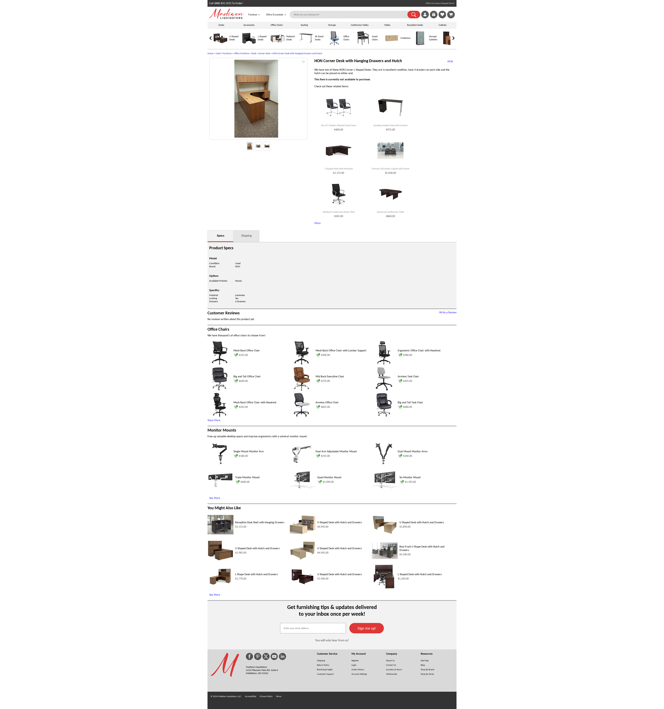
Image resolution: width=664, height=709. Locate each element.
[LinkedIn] (282, 656)
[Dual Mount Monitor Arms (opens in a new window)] (384, 465)
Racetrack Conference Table (390, 212)
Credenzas (405, 38)
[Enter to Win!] (433, 17)
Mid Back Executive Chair (330, 376)
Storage (332, 25)
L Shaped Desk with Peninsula (338, 169)
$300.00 (325, 355)
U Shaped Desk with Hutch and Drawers (339, 522)
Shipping (246, 235)
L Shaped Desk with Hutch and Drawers (420, 574)
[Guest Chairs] (363, 44)
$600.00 (245, 482)
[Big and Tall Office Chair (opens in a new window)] (219, 390)
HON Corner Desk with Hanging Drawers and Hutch (297, 53)
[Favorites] (442, 17)
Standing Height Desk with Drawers (390, 125)
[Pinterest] (257, 656)
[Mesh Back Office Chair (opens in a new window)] (219, 364)
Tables (387, 25)
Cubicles (442, 25)
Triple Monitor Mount (247, 477)
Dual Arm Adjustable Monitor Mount (336, 451)
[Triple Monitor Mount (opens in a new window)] (220, 486)
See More (214, 498)
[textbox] (313, 628)
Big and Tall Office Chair (247, 376)
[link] (451, 14)
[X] (266, 656)
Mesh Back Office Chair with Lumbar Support (341, 350)
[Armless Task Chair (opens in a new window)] (384, 390)
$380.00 (407, 355)
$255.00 (325, 456)
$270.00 (325, 381)
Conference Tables (359, 25)
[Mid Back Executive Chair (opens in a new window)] (301, 390)
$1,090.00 (328, 482)
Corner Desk (264, 53)
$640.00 (243, 381)
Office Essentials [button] (276, 14)
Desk (253, 53)
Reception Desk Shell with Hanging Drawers (259, 522)
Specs (220, 235)
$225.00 (243, 355)
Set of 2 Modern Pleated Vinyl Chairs (338, 125)
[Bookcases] (449, 44)
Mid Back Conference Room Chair (338, 212)
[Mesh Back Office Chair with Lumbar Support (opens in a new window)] (302, 364)
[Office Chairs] (335, 44)
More (317, 223)
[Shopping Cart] (451, 14)
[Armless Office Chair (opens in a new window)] (302, 416)
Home (210, 53)
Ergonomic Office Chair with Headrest (419, 350)
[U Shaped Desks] (220, 44)
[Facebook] (249, 656)
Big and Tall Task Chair (410, 402)
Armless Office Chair (327, 402)
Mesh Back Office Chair (246, 350)
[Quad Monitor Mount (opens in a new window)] (303, 488)
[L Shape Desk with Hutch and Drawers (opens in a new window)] (220, 585)
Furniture (227, 53)
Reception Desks (415, 25)
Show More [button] (214, 420)
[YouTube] (274, 656)
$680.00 (407, 407)
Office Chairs (277, 25)
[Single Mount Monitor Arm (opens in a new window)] (219, 465)
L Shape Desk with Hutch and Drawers (256, 574)
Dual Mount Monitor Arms (412, 451)
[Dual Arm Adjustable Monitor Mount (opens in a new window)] (302, 465)
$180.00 (243, 456)
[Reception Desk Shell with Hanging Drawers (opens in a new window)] (220, 533)
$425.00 (407, 381)
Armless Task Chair (408, 376)
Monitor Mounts (222, 430)
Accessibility (250, 696)
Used (218, 53)
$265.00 (243, 407)
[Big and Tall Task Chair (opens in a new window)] (384, 416)
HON (237, 266)
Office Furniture (241, 53)
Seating (304, 25)
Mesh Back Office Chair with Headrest (254, 402)
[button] (413, 14)
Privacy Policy (266, 696)
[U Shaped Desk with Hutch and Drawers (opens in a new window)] (303, 533)
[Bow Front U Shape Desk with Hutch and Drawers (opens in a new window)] (385, 558)
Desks (221, 25)
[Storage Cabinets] (420, 44)
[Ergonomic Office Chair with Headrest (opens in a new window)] (384, 364)
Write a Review (447, 312)
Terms (278, 696)
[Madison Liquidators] (226, 18)
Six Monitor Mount (410, 477)
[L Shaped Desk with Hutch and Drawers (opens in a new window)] (383, 588)
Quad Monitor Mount (329, 477)
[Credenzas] (392, 44)
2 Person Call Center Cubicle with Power (390, 169)
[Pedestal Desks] (277, 44)
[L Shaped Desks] (249, 44)
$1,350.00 (410, 482)
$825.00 (325, 407)
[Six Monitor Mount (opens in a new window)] (385, 488)
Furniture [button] (254, 14)
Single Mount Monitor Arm (248, 451)
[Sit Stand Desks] (306, 44)
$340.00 (407, 456)
